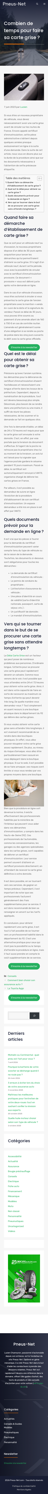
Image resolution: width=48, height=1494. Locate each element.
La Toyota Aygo (16, 988)
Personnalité (14, 1216)
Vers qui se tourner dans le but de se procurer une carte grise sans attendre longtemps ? (24, 205)
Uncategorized (16, 1226)
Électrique (9, 1437)
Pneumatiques (15, 1221)
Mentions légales (24, 1490)
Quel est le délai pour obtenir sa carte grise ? (24, 191)
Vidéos (11, 1231)
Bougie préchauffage (19, 1171)
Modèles (12, 1201)
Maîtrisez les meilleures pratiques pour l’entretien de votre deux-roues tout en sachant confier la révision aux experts (23, 1102)
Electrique (13, 1181)
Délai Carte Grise (16, 655)
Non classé (13, 1211)
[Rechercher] (34, 1015)
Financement (15, 1191)
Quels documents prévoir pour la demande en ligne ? (23, 197)
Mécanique (13, 1196)
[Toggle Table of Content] (38, 178)
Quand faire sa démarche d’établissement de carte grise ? (24, 184)
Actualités (9, 1419)
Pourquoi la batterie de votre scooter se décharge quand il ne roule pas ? (23, 1071)
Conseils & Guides (13, 1424)
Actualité (13, 1161)
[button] (37, 4)
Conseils (12, 976)
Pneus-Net (14, 4)
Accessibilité (14, 1156)
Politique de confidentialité (24, 1486)
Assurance (13, 1166)
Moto (10, 1206)
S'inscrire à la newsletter (24, 347)
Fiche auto (13, 1186)
